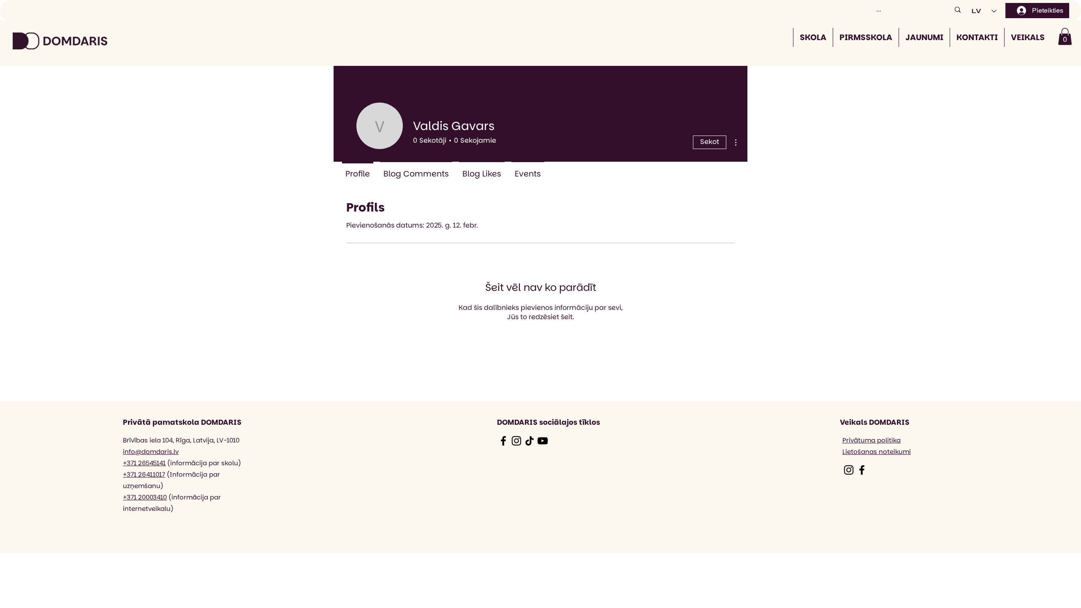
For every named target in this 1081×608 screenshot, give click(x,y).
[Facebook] (503, 440)
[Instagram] (516, 440)
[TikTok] (529, 440)
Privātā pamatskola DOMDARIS (182, 422)
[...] (958, 9)
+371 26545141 (144, 463)
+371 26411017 (144, 474)
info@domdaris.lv (151, 451)
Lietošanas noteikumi (876, 451)
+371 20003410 (145, 497)
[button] (1065, 36)
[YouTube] (542, 440)
